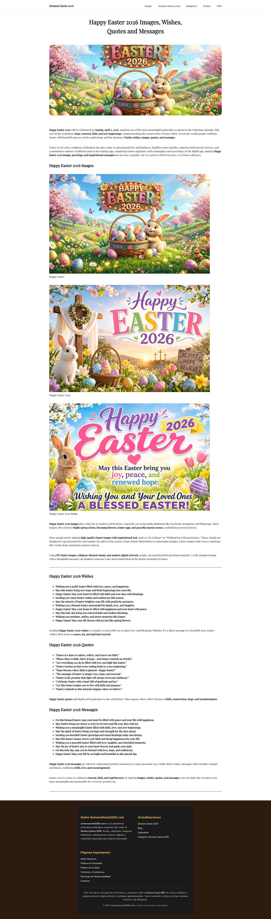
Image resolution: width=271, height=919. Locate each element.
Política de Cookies (90, 867)
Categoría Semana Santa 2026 (153, 837)
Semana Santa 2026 (61, 6)
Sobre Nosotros (88, 859)
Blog (140, 828)
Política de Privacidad (91, 863)
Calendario (143, 832)
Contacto (85, 881)
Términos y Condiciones (93, 872)
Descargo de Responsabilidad (95, 876)
